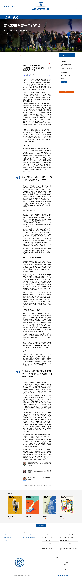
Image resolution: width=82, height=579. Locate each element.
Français (66, 562)
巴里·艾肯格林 (18, 30)
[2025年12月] (49, 505)
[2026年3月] (32, 505)
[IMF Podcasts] (16, 6)
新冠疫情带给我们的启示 (66, 69)
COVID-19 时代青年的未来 (66, 65)
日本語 (65, 564)
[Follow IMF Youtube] (14, 6)
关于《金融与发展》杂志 (8, 535)
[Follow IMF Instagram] (10, 6)
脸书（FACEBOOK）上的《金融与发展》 (30, 535)
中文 (21, 56)
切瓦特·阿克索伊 (8, 30)
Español (65, 569)
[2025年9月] (67, 505)
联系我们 (5, 540)
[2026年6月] (15, 505)
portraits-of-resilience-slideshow (66, 60)
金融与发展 (64, 82)
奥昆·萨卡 (26, 30)
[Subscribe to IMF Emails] (18, 6)
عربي (64, 557)
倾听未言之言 (64, 72)
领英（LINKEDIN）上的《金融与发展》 (29, 537)
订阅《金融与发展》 (41, 525)
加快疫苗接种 (64, 78)
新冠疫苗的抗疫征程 (65, 75)
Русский (66, 567)
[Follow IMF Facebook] (6, 6)
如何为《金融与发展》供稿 (8, 537)
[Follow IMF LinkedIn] (8, 6)
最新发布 (57, 557)
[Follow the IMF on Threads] (12, 6)
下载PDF (48, 63)
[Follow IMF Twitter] (4, 6)
